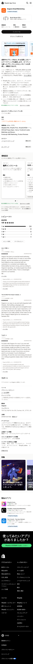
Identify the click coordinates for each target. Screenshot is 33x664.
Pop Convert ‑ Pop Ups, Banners (16, 519)
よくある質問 (5, 392)
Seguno (24, 27)
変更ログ (14, 416)
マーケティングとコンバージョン (8, 585)
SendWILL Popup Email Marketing (16, 508)
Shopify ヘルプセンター (8, 602)
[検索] (27, 3)
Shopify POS (5, 127)
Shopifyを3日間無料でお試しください (16, 545)
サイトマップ (5, 654)
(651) (17, 27)
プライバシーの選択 (7, 658)
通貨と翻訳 (20, 591)
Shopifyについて (22, 602)
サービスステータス (23, 626)
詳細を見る (4, 450)
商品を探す (4, 570)
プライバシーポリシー (7, 390)
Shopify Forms (11, 502)
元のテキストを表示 (25, 105)
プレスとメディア (22, 613)
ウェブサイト (5, 408)
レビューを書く (7, 241)
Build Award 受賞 (15, 17)
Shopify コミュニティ (7, 609)
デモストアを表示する (16, 36)
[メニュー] (31, 3)
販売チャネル (5, 567)
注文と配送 (4, 577)
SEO (18, 584)
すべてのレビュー (19, 241)
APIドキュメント (6, 606)
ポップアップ (5, 147)
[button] (16, 504)
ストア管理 (4, 589)
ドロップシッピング (23, 567)
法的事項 (19, 623)
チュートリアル (5, 395)
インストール (16, 32)
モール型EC (20, 570)
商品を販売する (5, 574)
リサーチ (4, 613)
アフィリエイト (21, 619)
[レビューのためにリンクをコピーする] (8, 248)
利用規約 (4, 645)
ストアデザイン (5, 580)
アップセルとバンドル (23, 577)
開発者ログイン (5, 640)
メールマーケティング (7, 141)
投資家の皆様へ (21, 609)
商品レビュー (21, 574)
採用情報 (19, 606)
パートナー (20, 616)
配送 (18, 587)
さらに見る (4, 276)
